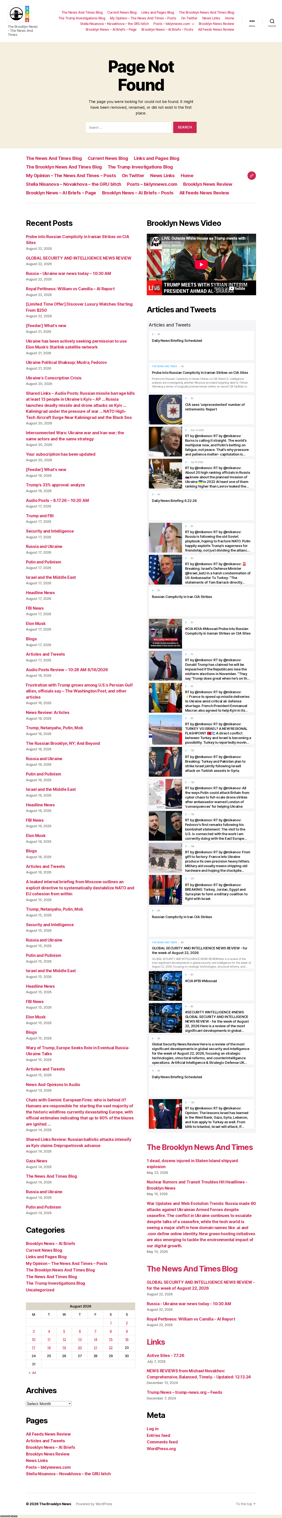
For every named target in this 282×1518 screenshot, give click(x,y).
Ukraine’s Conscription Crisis (54, 378)
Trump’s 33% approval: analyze (55, 485)
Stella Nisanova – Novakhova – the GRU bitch (114, 24)
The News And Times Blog (82, 12)
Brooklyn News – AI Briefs (50, 1243)
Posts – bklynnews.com (171, 24)
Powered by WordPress (94, 1504)
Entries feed (158, 1435)
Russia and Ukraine (44, 546)
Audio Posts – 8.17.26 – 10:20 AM (57, 500)
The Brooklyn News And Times (200, 1147)
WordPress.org (161, 1448)
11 (48, 1339)
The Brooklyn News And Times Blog (206, 12)
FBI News (35, 608)
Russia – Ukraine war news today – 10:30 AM (68, 273)
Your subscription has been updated (61, 454)
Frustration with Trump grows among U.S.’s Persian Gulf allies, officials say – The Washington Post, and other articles (79, 691)
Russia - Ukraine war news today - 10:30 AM (189, 1303)
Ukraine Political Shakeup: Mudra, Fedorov (66, 362)
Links (156, 1342)
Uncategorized (40, 1290)
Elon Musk (36, 623)
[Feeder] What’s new (46, 325)
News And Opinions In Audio (53, 1084)
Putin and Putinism (43, 562)
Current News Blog (122, 12)
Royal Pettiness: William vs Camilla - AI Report (191, 1319)
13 (80, 1339)
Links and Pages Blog (157, 12)
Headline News (40, 592)
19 (64, 1348)
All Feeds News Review (216, 29)
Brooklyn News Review (216, 24)
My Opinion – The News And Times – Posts (143, 18)
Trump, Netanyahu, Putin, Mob (54, 727)
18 (49, 1348)
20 (80, 1348)
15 (110, 1339)
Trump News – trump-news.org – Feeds (184, 1392)
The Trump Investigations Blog (81, 18)
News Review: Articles (47, 712)
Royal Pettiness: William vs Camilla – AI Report (70, 288)
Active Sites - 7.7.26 (165, 1355)
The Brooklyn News (55, 1504)
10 (33, 1339)
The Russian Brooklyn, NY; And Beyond (63, 743)
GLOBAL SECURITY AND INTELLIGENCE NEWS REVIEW (78, 258)
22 (111, 1348)
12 (64, 1339)
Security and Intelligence (50, 531)
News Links (211, 18)
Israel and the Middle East (51, 577)
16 (127, 1339)
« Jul (32, 1373)
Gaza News (36, 1161)
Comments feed (162, 1442)
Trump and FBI (40, 515)
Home (229, 18)
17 (33, 1348)
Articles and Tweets (45, 654)
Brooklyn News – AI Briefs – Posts (167, 29)
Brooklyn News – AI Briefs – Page (111, 29)
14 (95, 1339)
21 (95, 1348)
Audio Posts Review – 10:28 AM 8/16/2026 (67, 669)
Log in (152, 1428)
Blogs (31, 638)
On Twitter (189, 18)
